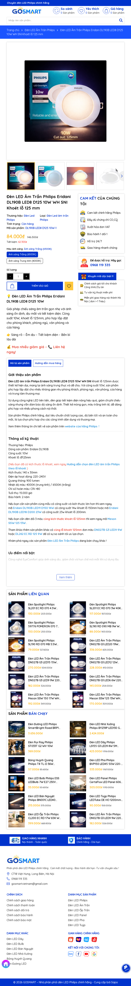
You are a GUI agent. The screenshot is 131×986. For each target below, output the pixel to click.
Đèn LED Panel (77, 915)
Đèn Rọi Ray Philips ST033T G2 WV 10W (40, 744)
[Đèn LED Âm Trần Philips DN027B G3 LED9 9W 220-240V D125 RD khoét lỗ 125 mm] (16, 681)
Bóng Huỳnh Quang (19, 958)
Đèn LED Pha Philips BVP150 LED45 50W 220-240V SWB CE (105, 762)
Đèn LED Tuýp (76, 925)
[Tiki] (86, 939)
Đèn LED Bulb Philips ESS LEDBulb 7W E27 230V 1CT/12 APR (43, 780)
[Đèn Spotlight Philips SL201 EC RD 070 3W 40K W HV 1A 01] (78, 609)
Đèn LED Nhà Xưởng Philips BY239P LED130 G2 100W (105, 726)
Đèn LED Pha (76, 920)
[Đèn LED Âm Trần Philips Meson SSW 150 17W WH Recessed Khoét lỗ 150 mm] (16, 699)
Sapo (114, 982)
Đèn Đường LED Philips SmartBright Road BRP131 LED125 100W (44, 726)
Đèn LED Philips (78, 900)
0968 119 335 (100, 265)
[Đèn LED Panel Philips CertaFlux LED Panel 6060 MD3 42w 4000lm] (78, 783)
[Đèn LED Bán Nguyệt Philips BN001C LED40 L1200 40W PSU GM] (16, 801)
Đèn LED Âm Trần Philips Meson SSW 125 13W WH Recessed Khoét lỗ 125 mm (105, 696)
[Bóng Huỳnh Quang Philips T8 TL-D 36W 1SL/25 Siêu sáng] (16, 765)
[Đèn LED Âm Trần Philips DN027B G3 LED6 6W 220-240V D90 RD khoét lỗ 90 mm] (78, 681)
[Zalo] (71, 953)
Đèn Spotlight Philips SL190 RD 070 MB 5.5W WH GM (42, 642)
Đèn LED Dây (15, 939)
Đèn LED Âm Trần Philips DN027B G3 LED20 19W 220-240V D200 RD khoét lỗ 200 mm (106, 642)
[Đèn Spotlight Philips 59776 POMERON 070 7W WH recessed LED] (16, 627)
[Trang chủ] (6, 964)
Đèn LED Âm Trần (79, 905)
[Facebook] (78, 953)
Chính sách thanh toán (21, 905)
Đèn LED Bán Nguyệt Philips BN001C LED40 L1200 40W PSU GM (41, 798)
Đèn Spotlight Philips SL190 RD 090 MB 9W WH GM (105, 624)
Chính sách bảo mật (19, 920)
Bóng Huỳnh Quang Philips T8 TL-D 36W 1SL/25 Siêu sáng (40, 762)
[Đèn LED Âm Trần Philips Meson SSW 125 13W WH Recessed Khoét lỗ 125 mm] (78, 699)
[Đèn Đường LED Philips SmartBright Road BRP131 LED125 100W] (16, 729)
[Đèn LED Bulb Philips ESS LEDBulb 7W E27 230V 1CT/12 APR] (16, 783)
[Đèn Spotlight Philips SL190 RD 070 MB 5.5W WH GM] (16, 645)
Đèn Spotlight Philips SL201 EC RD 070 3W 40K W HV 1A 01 (105, 606)
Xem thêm (65, 577)
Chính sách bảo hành (20, 915)
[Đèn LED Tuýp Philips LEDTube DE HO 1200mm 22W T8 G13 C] (78, 801)
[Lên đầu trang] (126, 957)
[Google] (94, 953)
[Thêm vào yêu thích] (69, 286)
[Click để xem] (65, 101)
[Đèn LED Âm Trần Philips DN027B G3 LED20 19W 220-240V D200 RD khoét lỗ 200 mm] (78, 645)
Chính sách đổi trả (18, 910)
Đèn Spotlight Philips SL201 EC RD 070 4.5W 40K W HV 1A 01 (42, 606)
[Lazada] (78, 939)
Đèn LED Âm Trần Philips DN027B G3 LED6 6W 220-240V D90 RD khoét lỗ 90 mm (106, 678)
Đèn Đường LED (16, 963)
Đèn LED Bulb (15, 944)
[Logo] (27, 10)
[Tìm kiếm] (120, 20)
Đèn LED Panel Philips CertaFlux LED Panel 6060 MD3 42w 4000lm (106, 780)
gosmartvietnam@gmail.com (29, 883)
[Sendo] (94, 939)
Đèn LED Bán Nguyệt (20, 948)
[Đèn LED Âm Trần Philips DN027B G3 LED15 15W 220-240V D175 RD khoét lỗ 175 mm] (16, 663)
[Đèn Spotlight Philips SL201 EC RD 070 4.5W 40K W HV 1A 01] (16, 609)
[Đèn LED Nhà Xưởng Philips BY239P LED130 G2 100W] (78, 729)
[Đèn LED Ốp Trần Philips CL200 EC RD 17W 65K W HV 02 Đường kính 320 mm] (16, 819)
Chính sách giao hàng (20, 900)
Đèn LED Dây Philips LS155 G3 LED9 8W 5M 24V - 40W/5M (103, 744)
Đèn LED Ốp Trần (79, 910)
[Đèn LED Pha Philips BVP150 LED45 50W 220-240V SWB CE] (78, 765)
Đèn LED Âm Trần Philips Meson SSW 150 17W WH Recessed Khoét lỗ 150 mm (43, 696)
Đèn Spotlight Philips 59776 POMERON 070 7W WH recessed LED (44, 624)
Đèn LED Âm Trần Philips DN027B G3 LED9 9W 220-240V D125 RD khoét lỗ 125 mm (44, 678)
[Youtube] (86, 953)
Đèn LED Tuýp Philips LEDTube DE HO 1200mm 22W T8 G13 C (105, 798)
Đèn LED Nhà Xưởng (19, 953)
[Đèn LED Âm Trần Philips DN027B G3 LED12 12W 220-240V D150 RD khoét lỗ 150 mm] (78, 663)
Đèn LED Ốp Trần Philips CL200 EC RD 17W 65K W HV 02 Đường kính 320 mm (43, 816)
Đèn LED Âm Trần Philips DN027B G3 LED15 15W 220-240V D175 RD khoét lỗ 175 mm (44, 660)
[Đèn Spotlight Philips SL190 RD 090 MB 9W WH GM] (78, 627)
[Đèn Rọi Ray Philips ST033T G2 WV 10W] (16, 747)
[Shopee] (71, 939)
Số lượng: (12, 269)
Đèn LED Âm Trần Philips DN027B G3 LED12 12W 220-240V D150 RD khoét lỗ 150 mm (106, 660)
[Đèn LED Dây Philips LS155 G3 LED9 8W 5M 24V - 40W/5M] (78, 747)
